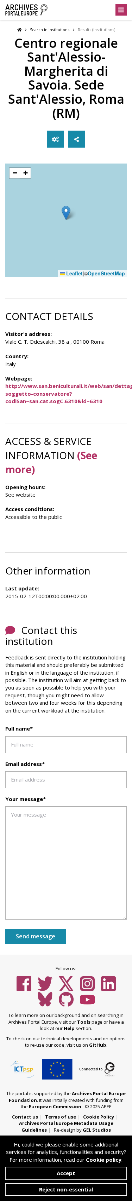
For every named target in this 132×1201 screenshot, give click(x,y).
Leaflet (74, 273)
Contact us (25, 1117)
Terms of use (60, 1117)
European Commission (55, 1106)
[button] (66, 213)
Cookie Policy (98, 1117)
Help (69, 1028)
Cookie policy (103, 1159)
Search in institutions (49, 29)
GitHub (97, 1045)
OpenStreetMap (106, 273)
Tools (83, 1022)
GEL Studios (97, 1130)
